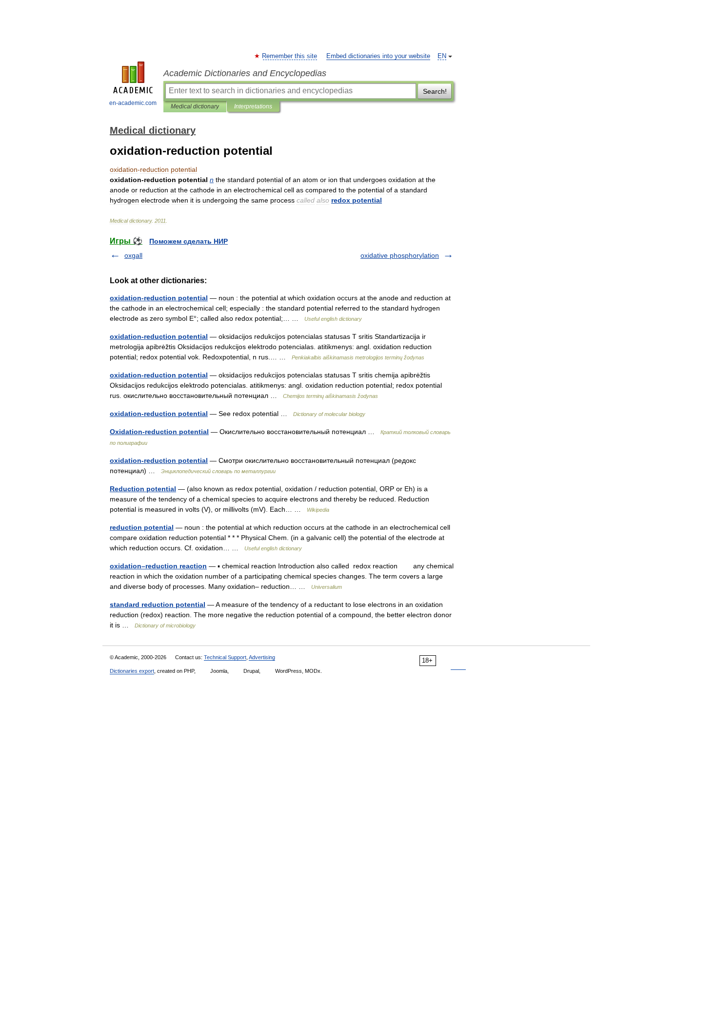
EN (442, 56)
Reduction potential (143, 489)
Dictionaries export (132, 671)
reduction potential (142, 527)
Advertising (262, 657)
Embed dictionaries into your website (378, 56)
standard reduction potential (157, 604)
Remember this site (290, 56)
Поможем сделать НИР (188, 241)
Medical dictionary (195, 106)
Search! (435, 91)
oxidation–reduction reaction (158, 566)
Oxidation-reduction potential (159, 432)
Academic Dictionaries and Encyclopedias (244, 73)
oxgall (133, 255)
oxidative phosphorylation (399, 255)
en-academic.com (133, 103)
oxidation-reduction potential (159, 298)
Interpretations (253, 106)
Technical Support (225, 657)
